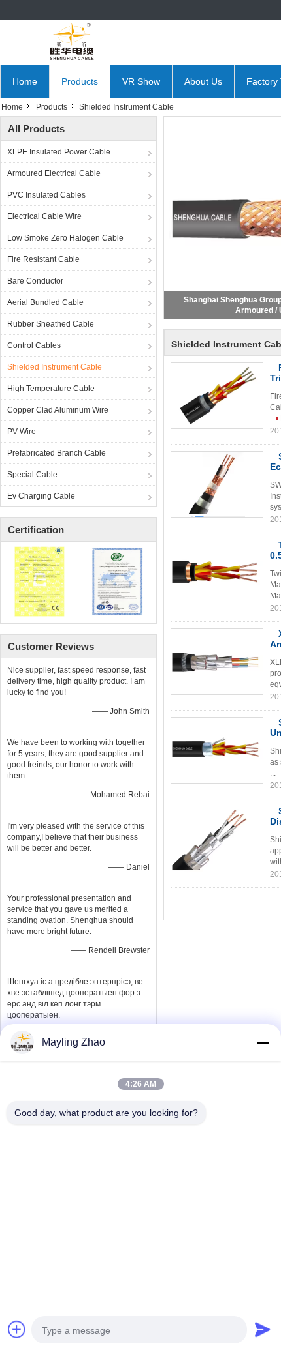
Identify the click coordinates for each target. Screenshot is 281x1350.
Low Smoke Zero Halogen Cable (65, 237)
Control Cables (34, 345)
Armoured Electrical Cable (54, 173)
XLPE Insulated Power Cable (58, 151)
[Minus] (263, 1042)
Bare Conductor (35, 281)
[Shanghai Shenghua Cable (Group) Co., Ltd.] (72, 42)
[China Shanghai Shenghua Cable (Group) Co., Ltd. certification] (39, 580)
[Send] (262, 1329)
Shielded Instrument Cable (54, 367)
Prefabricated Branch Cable (56, 453)
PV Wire (21, 431)
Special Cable (32, 474)
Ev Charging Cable (41, 496)
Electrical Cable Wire (44, 216)
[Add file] (17, 1329)
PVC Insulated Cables (46, 194)
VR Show (141, 81)
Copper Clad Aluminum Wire (57, 410)
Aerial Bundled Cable (45, 302)
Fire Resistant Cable (43, 259)
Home (24, 81)
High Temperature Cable (51, 388)
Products (79, 81)
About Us (203, 81)
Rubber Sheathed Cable (50, 324)
